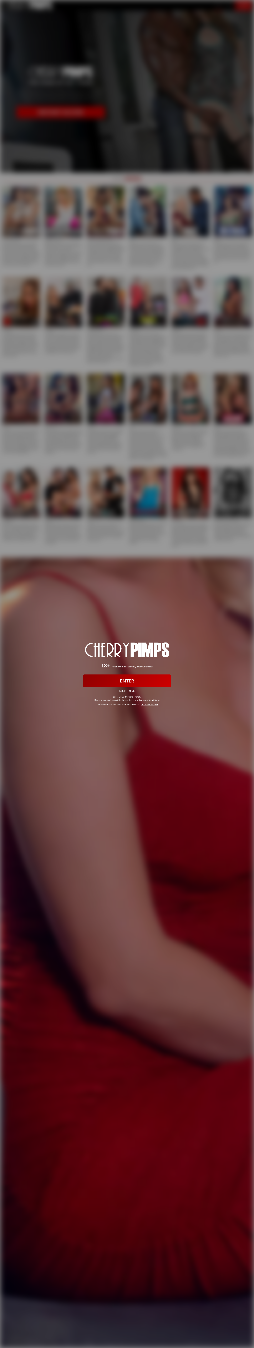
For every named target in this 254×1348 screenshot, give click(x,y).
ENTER (127, 680)
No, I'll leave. (127, 690)
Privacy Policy (128, 699)
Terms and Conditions (149, 699)
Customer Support (149, 704)
